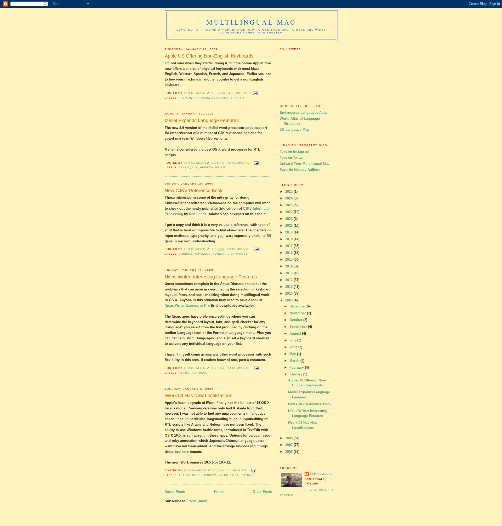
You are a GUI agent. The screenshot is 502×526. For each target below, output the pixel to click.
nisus (202, 372)
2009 (289, 300)
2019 (289, 232)
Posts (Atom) (197, 501)
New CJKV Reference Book (194, 190)
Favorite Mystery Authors (300, 169)
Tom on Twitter (292, 157)
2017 (289, 246)
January (296, 374)
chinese (185, 253)
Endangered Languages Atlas (303, 113)
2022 (289, 212)
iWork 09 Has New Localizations (198, 395)
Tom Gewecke (321, 473)
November (298, 313)
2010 (289, 293)
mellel (221, 167)
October (296, 320)
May (293, 354)
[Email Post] (255, 93)
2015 (289, 259)
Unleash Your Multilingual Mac (304, 163)
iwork (223, 475)
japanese (201, 97)
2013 (289, 273)
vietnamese (238, 253)
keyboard (219, 97)
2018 (289, 239)
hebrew (206, 167)
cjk (195, 167)
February (297, 367)
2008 (289, 438)
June (293, 347)
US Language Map (294, 130)
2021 (289, 219)
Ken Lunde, (199, 214)
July (293, 340)
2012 (289, 280)
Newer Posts (175, 492)
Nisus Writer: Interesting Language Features (211, 276)
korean (219, 253)
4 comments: (240, 93)
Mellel (213, 128)
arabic (184, 167)
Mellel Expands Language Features (202, 120)
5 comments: (238, 470)
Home (219, 492)
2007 (289, 445)
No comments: (239, 162)
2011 (289, 287)
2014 (289, 266)
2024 (289, 198)
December (298, 306)
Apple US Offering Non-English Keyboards (209, 56)
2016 (289, 253)
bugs (196, 475)
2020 (289, 225)
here (185, 452)
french (185, 97)
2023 (289, 205)
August (295, 333)
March (294, 361)
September (298, 327)
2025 (289, 191)
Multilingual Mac (251, 22)
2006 (289, 452)
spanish (237, 97)
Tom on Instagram (294, 151)
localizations (242, 475)
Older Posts (262, 492)
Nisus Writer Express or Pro (187, 305)
